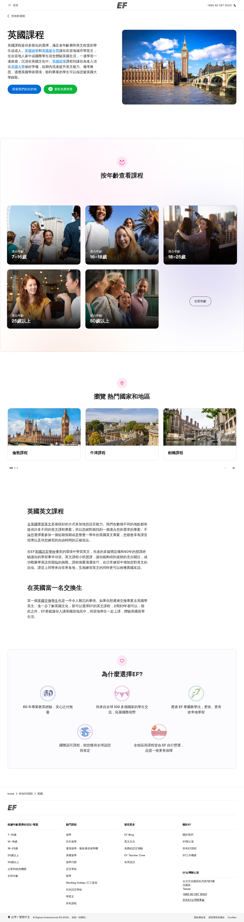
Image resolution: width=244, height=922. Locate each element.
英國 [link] (40, 793)
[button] (14, 5)
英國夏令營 (50, 51)
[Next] (233, 468)
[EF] (122, 5)
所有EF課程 (18, 16)
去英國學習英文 (39, 524)
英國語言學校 (45, 552)
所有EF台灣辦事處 (194, 899)
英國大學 (18, 67)
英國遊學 (32, 51)
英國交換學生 (48, 601)
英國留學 (59, 61)
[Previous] (226, 468)
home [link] (11, 793)
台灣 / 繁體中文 (20, 917)
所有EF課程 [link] (26, 793)
